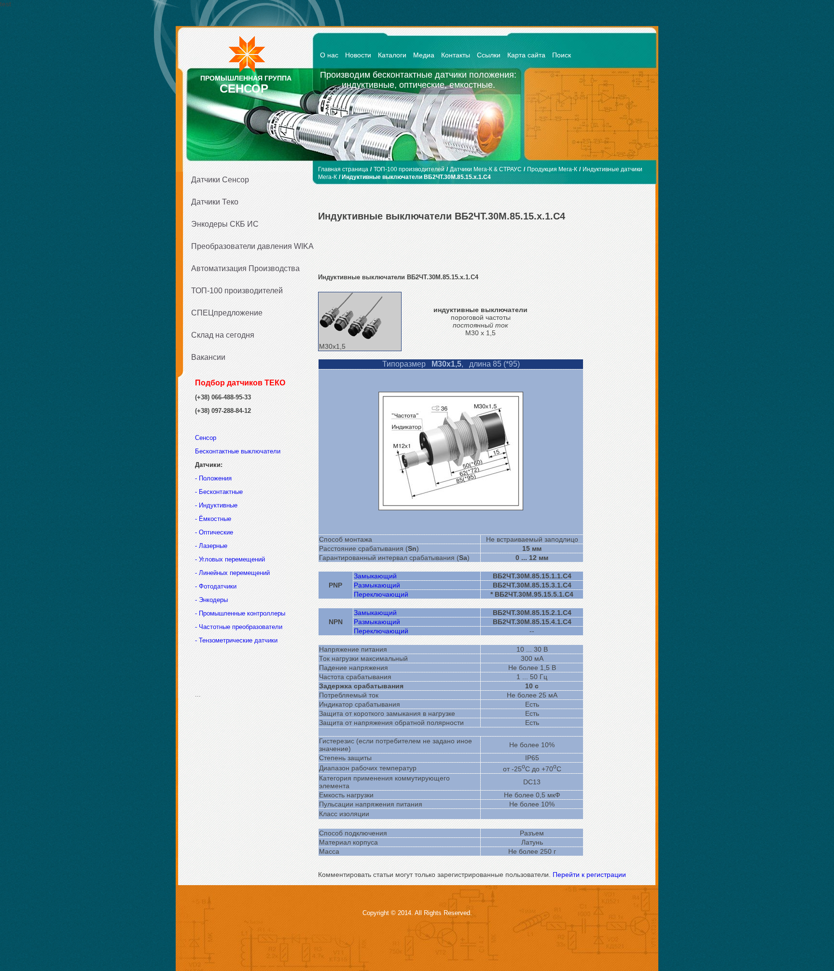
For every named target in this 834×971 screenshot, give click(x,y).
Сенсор (206, 437)
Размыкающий (377, 585)
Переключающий (381, 594)
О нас (329, 55)
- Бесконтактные (219, 491)
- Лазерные (211, 545)
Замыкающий (375, 576)
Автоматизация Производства (245, 268)
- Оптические (214, 532)
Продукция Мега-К (552, 169)
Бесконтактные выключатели (237, 451)
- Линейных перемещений (232, 572)
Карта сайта (526, 55)
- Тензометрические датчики (236, 640)
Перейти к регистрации (589, 874)
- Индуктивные (216, 505)
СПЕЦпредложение (227, 313)
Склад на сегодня (222, 335)
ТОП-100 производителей (237, 291)
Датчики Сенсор (220, 180)
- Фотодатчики (215, 586)
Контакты (455, 55)
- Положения (214, 478)
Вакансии (208, 357)
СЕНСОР (244, 88)
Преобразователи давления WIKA (249, 246)
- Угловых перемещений (230, 559)
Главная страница (343, 169)
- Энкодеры (211, 599)
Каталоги (392, 55)
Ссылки (488, 55)
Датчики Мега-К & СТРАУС (486, 169)
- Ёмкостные (213, 518)
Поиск (561, 55)
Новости (358, 55)
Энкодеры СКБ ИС (225, 224)
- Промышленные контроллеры (240, 613)
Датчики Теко (214, 202)
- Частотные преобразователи (238, 626)
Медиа (423, 55)
